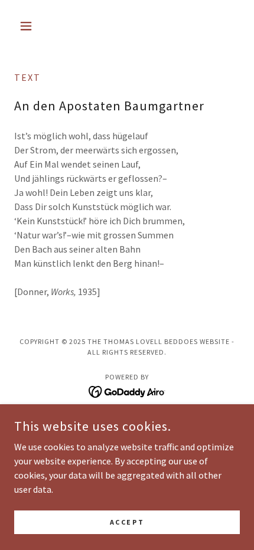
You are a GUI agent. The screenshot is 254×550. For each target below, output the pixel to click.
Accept (127, 522)
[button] (31, 26)
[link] (127, 391)
